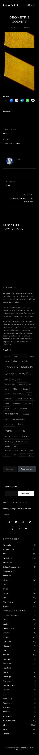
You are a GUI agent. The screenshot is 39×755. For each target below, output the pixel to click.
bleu (15, 361)
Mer (4, 650)
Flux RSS (7, 350)
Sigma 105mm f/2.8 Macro (15, 450)
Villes (5, 729)
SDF (5, 694)
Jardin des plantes (25, 398)
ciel (6, 379)
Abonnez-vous (27, 469)
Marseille (23, 409)
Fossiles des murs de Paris (14, 611)
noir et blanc (11, 413)
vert (14, 455)
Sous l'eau (7, 699)
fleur (15, 389)
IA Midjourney (9, 628)
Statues (6, 707)
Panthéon (9, 425)
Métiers (6, 655)
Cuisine (6, 589)
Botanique (7, 558)
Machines (7, 646)
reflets (7, 436)
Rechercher (11, 487)
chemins (7, 576)
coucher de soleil (10, 384)
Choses (6, 580)
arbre (16, 356)
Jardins (6, 637)
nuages (26, 414)
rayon (11, 143)
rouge (25, 436)
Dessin (6, 593)
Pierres (6, 690)
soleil (18, 143)
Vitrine (22, 455)
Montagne (7, 659)
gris (29, 394)
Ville (5, 133)
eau (30, 384)
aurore (32, 356)
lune (7, 408)
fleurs (25, 389)
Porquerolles (15, 431)
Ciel (4, 585)
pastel (5, 672)
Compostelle (16, 380)
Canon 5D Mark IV (19, 367)
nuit (6, 419)
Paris (21, 424)
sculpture (7, 446)
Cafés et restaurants (11, 567)
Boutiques (7, 563)
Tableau (6, 712)
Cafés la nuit (8, 571)
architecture (8, 549)
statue (7, 455)
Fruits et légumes (10, 615)
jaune (5, 143)
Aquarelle (7, 545)
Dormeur (22, 384)
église (30, 455)
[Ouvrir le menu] (29, 5)
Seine (16, 446)
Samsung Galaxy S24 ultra (16, 441)
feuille (7, 389)
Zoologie (7, 734)
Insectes (6, 633)
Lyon (14, 409)
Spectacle (7, 703)
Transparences (9, 721)
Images (11, 5)
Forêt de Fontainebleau (14, 394)
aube (24, 356)
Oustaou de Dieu (19, 419)
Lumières (7, 642)
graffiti (6, 624)
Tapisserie (7, 716)
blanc (7, 361)
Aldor (27, 27)
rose (16, 437)
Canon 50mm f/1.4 (18, 374)
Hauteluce (8, 399)
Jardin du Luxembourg (13, 403)
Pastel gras (7, 677)
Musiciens (7, 664)
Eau (4, 598)
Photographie (9, 685)
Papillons (7, 668)
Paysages (7, 681)
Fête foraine (8, 602)
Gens (5, 620)
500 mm (7, 356)
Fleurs (5, 606)
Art (4, 554)
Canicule (24, 361)
